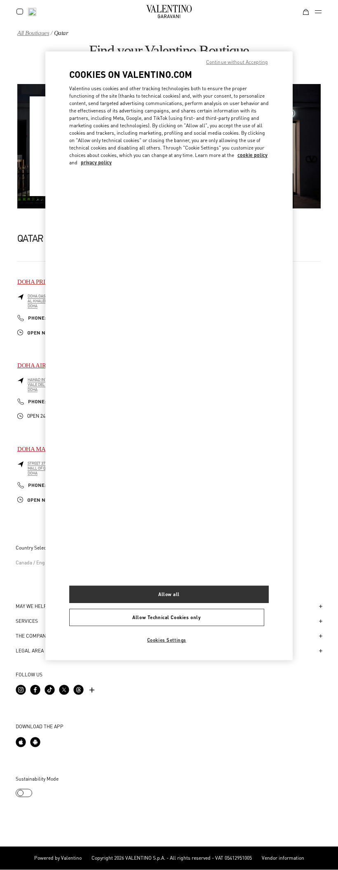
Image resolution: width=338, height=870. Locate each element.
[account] (19, 11)
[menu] (318, 11)
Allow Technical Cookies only (166, 617)
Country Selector (34, 548)
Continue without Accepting (237, 62)
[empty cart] (306, 11)
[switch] (24, 793)
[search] (32, 11)
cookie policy (252, 155)
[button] (318, 606)
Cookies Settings (166, 640)
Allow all (169, 594)
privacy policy (96, 162)
